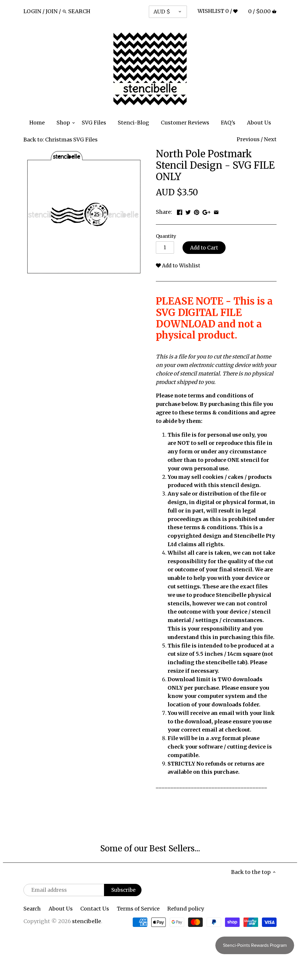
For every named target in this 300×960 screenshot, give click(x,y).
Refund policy (185, 908)
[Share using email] (216, 211)
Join (52, 11)
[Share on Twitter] (188, 211)
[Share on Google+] (206, 211)
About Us (61, 908)
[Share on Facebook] (179, 211)
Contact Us (94, 908)
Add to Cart (204, 248)
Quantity (166, 236)
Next (270, 139)
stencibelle (86, 921)
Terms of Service (138, 908)
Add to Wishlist (180, 265)
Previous (248, 139)
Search (32, 908)
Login (32, 11)
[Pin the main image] (196, 211)
